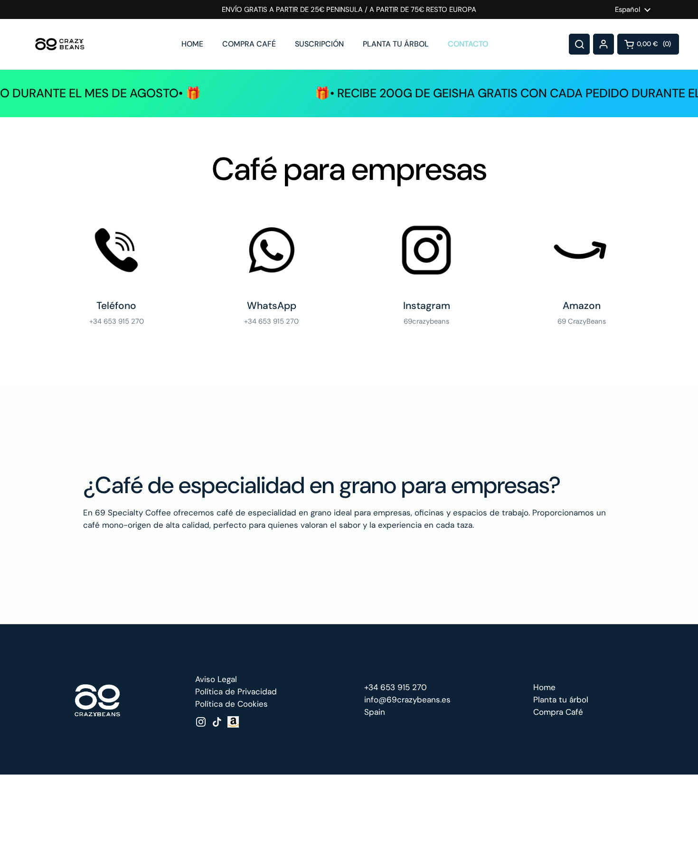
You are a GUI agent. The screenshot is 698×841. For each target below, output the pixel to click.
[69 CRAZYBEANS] (59, 44)
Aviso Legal (216, 679)
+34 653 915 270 (395, 687)
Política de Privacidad (236, 691)
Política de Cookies (231, 704)
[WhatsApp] (272, 250)
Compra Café (558, 712)
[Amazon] (582, 250)
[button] (648, 44)
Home (544, 687)
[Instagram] (426, 250)
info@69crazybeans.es (407, 699)
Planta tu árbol (560, 699)
